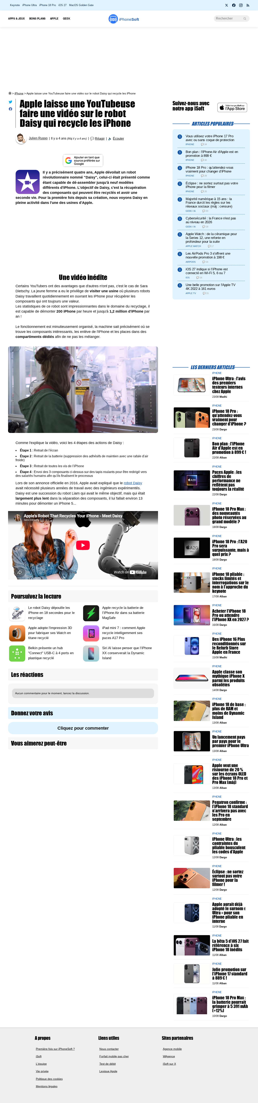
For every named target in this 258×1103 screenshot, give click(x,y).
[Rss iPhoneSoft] (248, 6)
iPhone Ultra (29, 5)
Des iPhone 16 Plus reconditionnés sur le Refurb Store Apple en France (229, 645)
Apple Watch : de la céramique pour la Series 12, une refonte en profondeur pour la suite (211, 238)
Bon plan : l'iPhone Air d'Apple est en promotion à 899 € (212, 154)
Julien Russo (38, 138)
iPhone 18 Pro (47, 5)
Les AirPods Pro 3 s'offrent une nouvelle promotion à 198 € (208, 255)
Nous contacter (109, 1048)
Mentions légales (46, 1086)
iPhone (19, 93)
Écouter (118, 138)
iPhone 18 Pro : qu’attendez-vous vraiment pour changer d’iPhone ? (229, 417)
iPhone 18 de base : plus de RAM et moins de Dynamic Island (229, 710)
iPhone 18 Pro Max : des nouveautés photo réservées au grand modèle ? (229, 515)
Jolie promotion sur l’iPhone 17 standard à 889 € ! (229, 973)
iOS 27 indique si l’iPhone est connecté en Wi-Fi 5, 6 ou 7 (207, 271)
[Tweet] (10, 102)
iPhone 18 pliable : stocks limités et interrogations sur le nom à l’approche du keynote (230, 582)
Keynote (15, 5)
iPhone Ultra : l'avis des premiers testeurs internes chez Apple (229, 384)
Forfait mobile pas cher (114, 1056)
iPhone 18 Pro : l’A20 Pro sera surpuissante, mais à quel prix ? (230, 547)
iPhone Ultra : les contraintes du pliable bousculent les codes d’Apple (228, 845)
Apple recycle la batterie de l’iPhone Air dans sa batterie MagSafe (123, 613)
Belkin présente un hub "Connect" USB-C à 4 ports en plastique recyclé (51, 653)
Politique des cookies (49, 1078)
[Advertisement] (129, 59)
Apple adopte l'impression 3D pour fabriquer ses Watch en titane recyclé (50, 633)
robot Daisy (133, 483)
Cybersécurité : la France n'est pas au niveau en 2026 (211, 220)
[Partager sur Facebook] (10, 110)
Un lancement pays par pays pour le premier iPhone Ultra (230, 741)
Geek (66, 18)
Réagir (100, 138)
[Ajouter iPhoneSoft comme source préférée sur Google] (83, 160)
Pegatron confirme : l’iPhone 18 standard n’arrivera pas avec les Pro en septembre (230, 810)
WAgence (169, 1056)
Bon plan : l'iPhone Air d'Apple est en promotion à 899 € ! (229, 448)
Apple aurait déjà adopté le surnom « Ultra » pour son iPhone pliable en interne (229, 912)
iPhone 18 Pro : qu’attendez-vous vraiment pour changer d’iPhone (209, 169)
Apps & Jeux (16, 18)
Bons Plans (37, 18)
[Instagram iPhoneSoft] (241, 6)
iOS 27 (62, 5)
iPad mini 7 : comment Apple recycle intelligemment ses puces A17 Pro (123, 633)
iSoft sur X (169, 1063)
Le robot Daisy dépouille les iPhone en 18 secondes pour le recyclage (51, 613)
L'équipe (41, 1063)
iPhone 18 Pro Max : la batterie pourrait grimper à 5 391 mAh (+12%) (230, 1004)
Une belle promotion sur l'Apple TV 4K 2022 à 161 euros (210, 287)
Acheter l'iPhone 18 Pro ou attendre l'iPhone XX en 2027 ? (230, 615)
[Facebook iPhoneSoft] (234, 6)
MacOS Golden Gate (81, 5)
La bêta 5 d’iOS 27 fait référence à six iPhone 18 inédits (230, 945)
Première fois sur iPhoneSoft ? (55, 1048)
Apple (54, 18)
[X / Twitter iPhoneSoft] (227, 6)
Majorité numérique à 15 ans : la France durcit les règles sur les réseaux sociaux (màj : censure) (209, 203)
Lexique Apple (108, 1071)
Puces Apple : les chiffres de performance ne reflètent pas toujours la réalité (228, 480)
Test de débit (107, 1063)
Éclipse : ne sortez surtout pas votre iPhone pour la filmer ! (227, 878)
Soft (129, 19)
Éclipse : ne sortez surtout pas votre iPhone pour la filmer (212, 185)
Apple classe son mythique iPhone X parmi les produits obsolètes (228, 678)
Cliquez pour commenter (83, 728)
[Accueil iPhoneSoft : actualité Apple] (9, 93)
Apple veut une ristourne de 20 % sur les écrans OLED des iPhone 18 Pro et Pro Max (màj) (230, 774)
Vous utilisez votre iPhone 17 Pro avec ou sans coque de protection (210, 138)
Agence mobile (172, 1048)
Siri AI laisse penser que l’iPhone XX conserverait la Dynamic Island (127, 653)
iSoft (39, 1056)
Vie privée (42, 1071)
